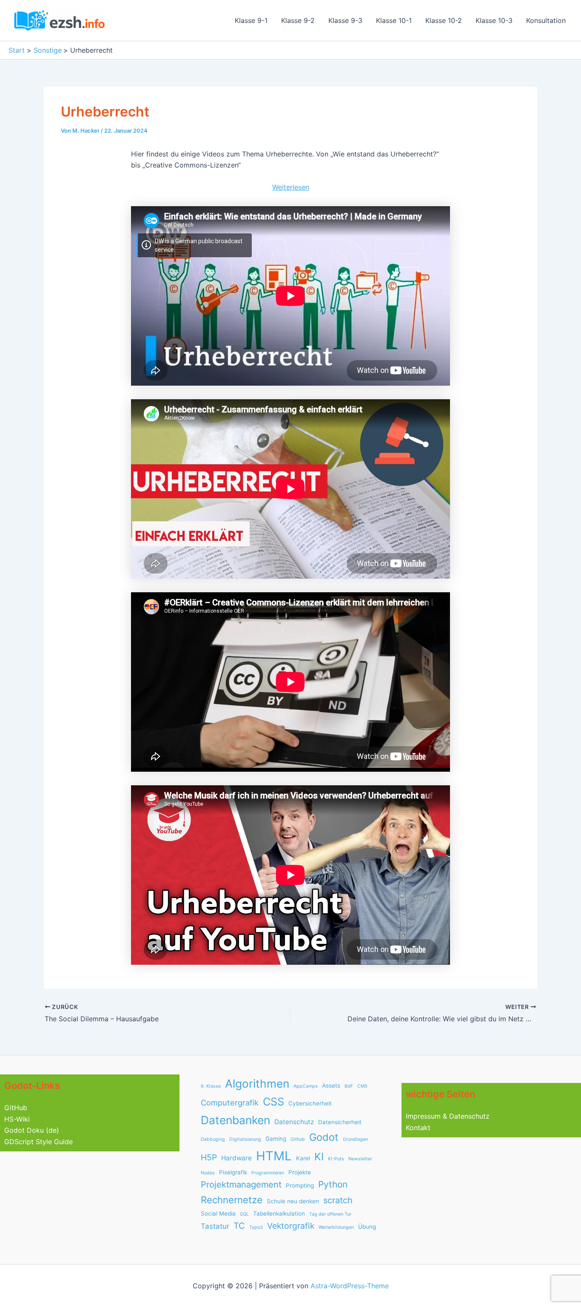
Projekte (299, 1172)
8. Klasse (211, 1086)
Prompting (300, 1185)
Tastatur (215, 1226)
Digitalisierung (245, 1139)
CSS (273, 1101)
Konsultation (546, 20)
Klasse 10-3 (494, 20)
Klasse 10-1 (394, 20)
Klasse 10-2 (443, 20)
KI (319, 1157)
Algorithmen (257, 1083)
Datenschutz (294, 1122)
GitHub (15, 1107)
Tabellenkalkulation (279, 1213)
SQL (244, 1214)
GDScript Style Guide (38, 1141)
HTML (274, 1155)
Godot (324, 1137)
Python (332, 1184)
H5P (209, 1157)
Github (297, 1139)
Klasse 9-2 (298, 20)
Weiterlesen (290, 187)
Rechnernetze (231, 1199)
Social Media (218, 1213)
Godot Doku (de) (31, 1130)
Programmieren (267, 1173)
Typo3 (256, 1227)
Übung (367, 1226)
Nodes (208, 1173)
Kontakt (418, 1127)
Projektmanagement (241, 1184)
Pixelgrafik (233, 1172)
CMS (362, 1086)
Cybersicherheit (310, 1103)
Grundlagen (355, 1139)
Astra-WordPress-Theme (349, 1285)
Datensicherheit (340, 1122)
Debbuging (213, 1139)
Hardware (236, 1158)
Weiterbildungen (336, 1227)
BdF (349, 1086)
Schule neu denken (293, 1201)
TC (239, 1226)
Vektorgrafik (290, 1226)
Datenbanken (235, 1120)
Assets (331, 1085)
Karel (303, 1158)
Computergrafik (230, 1102)
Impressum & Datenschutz (448, 1116)
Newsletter (360, 1159)
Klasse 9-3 (345, 20)
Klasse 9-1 (251, 20)
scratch (338, 1200)
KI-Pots (336, 1159)
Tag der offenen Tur (330, 1214)
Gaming (275, 1138)
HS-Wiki (17, 1119)
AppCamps (305, 1086)
